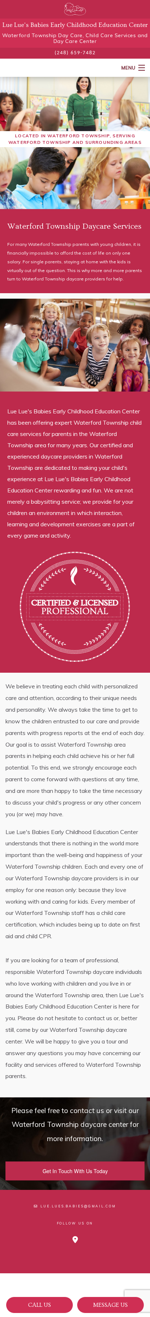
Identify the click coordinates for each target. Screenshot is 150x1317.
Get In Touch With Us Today (75, 1171)
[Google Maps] (75, 1239)
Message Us (110, 1305)
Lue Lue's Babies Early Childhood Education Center (75, 25)
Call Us (39, 1305)
